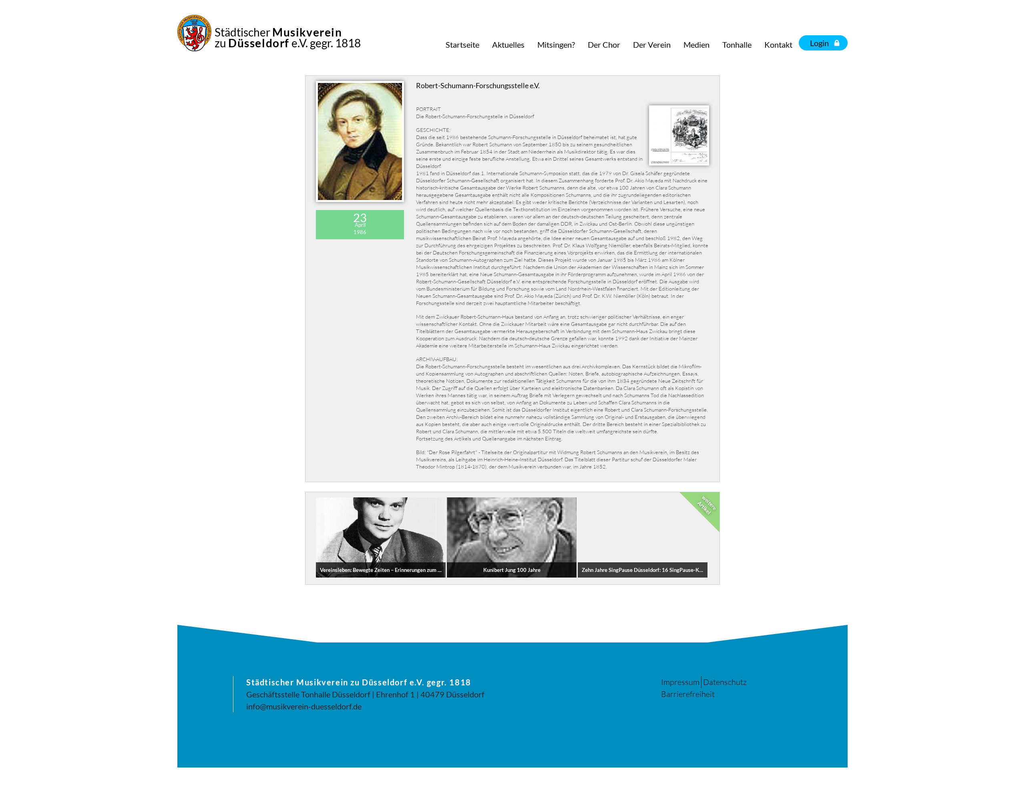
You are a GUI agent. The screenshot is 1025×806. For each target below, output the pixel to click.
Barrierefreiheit (688, 694)
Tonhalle (737, 44)
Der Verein (652, 44)
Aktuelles (508, 44)
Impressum (680, 682)
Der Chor (604, 44)
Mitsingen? (556, 44)
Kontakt (778, 44)
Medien (696, 44)
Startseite (462, 44)
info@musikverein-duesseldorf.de (304, 706)
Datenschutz (725, 682)
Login (819, 43)
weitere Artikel (707, 505)
